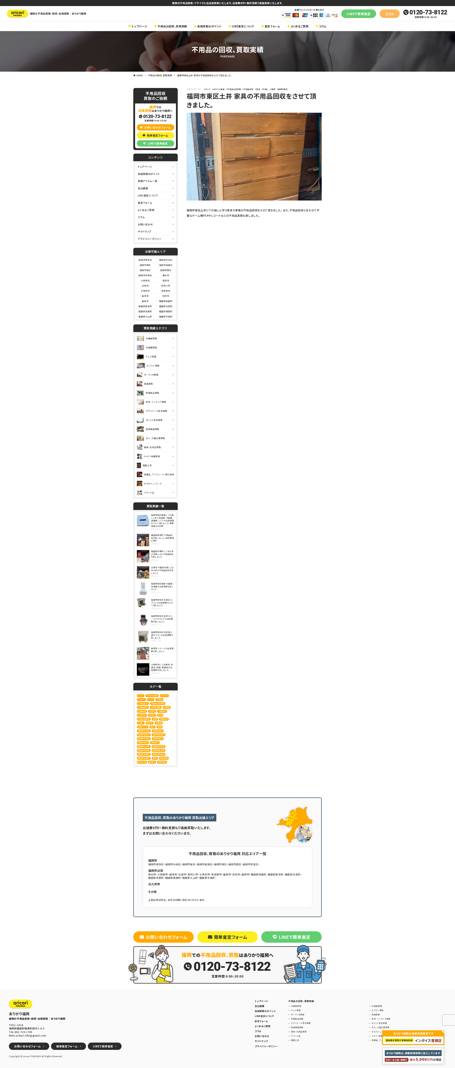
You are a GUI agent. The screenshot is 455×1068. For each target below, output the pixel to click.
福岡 (159, 726)
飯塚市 (145, 295)
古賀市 (145, 285)
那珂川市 (165, 285)
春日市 (165, 275)
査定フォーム (272, 26)
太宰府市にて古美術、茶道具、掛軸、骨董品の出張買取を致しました (162, 667)
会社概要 (143, 188)
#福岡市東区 (282, 89)
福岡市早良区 (145, 275)
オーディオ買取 (151, 374)
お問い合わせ (145, 224)
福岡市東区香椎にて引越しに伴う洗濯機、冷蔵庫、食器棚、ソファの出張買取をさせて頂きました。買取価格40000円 (162, 520)
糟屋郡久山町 (145, 316)
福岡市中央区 (166, 259)
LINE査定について (243, 26)
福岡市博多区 (145, 259)
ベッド (150, 699)
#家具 (257, 89)
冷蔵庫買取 (151, 338)
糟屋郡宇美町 (166, 316)
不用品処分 (143, 703)
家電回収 (164, 719)
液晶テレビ (142, 726)
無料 (152, 726)
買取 (155, 758)
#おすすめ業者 (218, 89)
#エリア (207, 89)
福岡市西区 (166, 270)
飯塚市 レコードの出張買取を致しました (162, 649)
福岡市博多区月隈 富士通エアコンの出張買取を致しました (162, 635)
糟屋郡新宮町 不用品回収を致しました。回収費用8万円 (162, 538)
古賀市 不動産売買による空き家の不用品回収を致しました (162, 570)
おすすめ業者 (152, 695)
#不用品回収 (248, 89)
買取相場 (164, 758)
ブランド (141, 699)
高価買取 (162, 762)
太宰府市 (145, 290)
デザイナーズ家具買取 (156, 410)
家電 (155, 719)
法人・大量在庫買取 (155, 438)
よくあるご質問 (300, 26)
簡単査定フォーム (157, 135)
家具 (160, 715)
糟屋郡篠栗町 (166, 311)
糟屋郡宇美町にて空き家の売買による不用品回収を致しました (162, 554)
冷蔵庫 (167, 707)
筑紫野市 (165, 290)
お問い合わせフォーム (157, 127)
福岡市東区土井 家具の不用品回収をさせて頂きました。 (204, 75)
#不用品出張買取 (233, 89)
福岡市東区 (145, 264)
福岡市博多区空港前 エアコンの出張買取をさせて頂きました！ (162, 603)
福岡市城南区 (166, 264)
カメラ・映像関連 (152, 456)
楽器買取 (148, 383)
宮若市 (165, 295)
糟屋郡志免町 (166, 306)
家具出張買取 (143, 719)
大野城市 (145, 280)
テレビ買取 (151, 356)
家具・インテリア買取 (156, 401)
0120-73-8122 (428, 12)
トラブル (164, 695)
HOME (139, 75)
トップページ (139, 26)
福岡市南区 (145, 270)
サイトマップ (144, 231)
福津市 (165, 280)
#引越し (265, 89)
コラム (389, 13)
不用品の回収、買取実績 (172, 26)
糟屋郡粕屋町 (166, 301)
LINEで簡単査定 (359, 13)
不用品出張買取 (157, 703)
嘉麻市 (145, 301)
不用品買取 (156, 707)
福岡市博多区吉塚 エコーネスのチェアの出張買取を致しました (162, 619)
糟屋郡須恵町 (145, 311)
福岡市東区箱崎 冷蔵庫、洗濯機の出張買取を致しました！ (162, 586)
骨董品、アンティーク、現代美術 (159, 474)
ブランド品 (149, 492)
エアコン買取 (153, 365)
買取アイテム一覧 (147, 181)
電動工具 (147, 465)
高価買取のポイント (209, 26)
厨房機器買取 (152, 429)
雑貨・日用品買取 (152, 447)
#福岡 (272, 89)
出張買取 (142, 711)
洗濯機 (159, 723)
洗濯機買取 (151, 347)
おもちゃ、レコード (153, 483)
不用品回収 (143, 707)
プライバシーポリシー (150, 239)
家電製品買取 (152, 392)
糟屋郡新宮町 (145, 306)
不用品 (159, 699)
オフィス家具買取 (154, 419)
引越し (140, 723)
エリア (140, 695)
